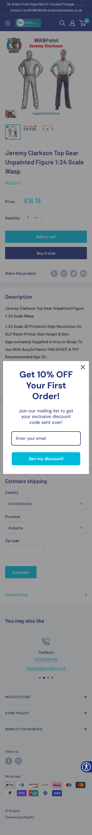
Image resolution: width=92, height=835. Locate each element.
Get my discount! (46, 458)
